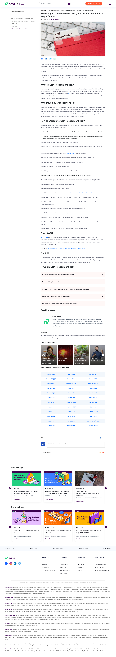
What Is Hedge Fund (24, 605)
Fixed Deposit (100, 635)
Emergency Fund (23, 599)
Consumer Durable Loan (51, 597)
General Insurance (55, 615)
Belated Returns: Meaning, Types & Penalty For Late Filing (66, 249)
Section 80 (71, 398)
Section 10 (14, 631)
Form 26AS (44, 237)
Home (42, 10)
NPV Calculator (93, 591)
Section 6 (93, 407)
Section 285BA (71, 407)
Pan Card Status (16, 649)
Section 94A (93, 393)
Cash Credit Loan (13, 599)
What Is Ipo (16, 603)
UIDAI (12, 643)
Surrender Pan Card (49, 651)
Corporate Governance (48, 570)
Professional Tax (103, 629)
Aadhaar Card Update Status (46, 645)
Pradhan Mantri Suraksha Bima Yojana (26, 615)
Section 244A (51, 416)
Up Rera (76, 611)
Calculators (107, 549)
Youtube (80, 570)
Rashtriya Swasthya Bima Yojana (64, 637)
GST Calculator (74, 589)
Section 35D (51, 384)
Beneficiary (71, 623)
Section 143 (51, 388)
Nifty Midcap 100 (64, 605)
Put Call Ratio (51, 603)
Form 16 (59, 629)
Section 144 (21, 631)
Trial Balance (94, 623)
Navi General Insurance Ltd (103, 570)
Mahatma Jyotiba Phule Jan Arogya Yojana (34, 617)
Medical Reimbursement (54, 617)
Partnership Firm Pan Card (85, 651)
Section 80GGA (93, 412)
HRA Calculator (54, 591)
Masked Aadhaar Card (22, 645)
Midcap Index (34, 605)
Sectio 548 (71, 421)
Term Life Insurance (43, 615)
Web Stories (81, 564)
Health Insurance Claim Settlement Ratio (25, 619)
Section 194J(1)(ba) (93, 421)
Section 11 (7, 631)
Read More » (17, 500)
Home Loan (33, 549)
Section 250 (93, 379)
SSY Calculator (75, 588)
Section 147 (51, 398)
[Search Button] (69, 4)
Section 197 (51, 421)
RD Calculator (52, 589)
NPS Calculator (94, 588)
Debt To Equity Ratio (22, 625)
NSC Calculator (63, 591)
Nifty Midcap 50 (54, 605)
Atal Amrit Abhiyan (95, 617)
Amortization (16, 611)
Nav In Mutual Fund (80, 603)
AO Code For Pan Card (86, 649)
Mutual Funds (83, 549)
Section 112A (51, 374)
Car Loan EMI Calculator (86, 589)
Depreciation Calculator (38, 593)
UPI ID (101, 623)
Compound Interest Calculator (28, 591)
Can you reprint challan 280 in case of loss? (56, 296)
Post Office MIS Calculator (37, 588)
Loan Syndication (87, 597)
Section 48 (51, 402)
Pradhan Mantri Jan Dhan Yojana (33, 637)
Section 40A (93, 398)
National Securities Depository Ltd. (81, 193)
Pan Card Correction (43, 649)
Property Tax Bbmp (73, 609)
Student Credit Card (61, 623)
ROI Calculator (102, 591)
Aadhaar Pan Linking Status (73, 643)
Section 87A (71, 412)
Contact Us (45, 567)
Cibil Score (14, 623)
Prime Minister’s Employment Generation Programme (67, 635)
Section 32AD (71, 379)
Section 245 (93, 374)
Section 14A (93, 402)
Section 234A (70, 153)
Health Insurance (58, 549)
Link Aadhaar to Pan (61, 651)
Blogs (21, 4)
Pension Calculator (24, 589)
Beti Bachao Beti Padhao (89, 635)
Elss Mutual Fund (102, 603)
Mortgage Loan (48, 611)
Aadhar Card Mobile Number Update (54, 643)
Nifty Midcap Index (44, 605)
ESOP (10, 637)
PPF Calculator (34, 589)
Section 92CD (93, 426)
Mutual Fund (63, 573)
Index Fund (59, 603)
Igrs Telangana (31, 609)
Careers (44, 564)
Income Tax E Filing (28, 629)
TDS (69, 94)
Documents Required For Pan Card (70, 649)
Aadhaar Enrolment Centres (90, 645)
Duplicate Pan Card (55, 649)
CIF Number (107, 623)
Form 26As (95, 629)
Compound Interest (10, 625)
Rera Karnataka (68, 611)
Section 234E (71, 416)
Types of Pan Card (72, 651)
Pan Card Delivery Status (15, 651)
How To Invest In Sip (68, 603)
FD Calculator (43, 589)
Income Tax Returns (39, 629)
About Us (44, 561)
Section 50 (71, 374)
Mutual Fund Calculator (11, 589)
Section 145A (51, 426)
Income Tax (52, 10)
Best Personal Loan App (37, 597)
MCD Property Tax (39, 611)
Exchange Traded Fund (11, 605)
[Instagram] (10, 564)
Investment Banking (80, 623)
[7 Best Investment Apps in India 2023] (97, 355)
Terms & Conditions (100, 564)
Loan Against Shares (35, 599)
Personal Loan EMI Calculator (21, 588)
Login (102, 438)
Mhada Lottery (100, 609)
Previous (43, 355)
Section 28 (93, 416)
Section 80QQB (51, 379)
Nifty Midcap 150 (74, 605)
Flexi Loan (27, 597)
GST (21, 629)
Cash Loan (63, 561)
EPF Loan (44, 599)
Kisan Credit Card (33, 625)
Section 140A (93, 388)
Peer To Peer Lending (99, 597)
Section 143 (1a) (71, 384)
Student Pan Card (97, 651)
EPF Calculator (84, 588)
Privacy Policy (99, 561)
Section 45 (51, 407)
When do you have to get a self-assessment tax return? (59, 304)
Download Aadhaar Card (37, 643)
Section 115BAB (93, 384)
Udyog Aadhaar (33, 645)
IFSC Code (21, 623)
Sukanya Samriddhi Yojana (44, 635)
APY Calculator (84, 591)
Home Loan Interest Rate (19, 609)
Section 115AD (71, 402)
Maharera (81, 609)
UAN (19, 635)
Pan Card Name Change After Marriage (33, 651)
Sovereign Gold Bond (40, 603)
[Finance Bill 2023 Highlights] (65, 355)
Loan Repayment (77, 597)
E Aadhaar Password (87, 643)
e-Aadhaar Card (103, 645)
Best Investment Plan (49, 637)
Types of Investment (79, 637)
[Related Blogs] (26, 478)
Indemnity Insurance (42, 619)
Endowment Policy (86, 615)
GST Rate (34, 631)
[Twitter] (19, 564)
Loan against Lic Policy (65, 597)
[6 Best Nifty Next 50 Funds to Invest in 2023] (81, 355)
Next (102, 355)
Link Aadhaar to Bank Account (73, 645)
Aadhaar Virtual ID (10, 645)
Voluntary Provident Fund (93, 637)
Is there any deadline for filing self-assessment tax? (58, 274)
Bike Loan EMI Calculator (101, 589)
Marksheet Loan (52, 599)
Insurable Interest (96, 615)
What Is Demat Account (27, 603)
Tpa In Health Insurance (68, 617)
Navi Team (56, 317)
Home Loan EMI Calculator (53, 588)
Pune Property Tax (59, 611)
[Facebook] (6, 564)
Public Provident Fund (85, 629)
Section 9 (64, 629)
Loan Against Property (26, 611)
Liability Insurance (54, 619)
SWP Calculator (103, 588)
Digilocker (26, 643)
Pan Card (23, 649)
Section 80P (71, 426)
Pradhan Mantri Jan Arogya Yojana (70, 615)
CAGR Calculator (74, 591)
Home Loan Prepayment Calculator (21, 593)
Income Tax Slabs (51, 629)
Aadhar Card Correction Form (102, 643)
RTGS (88, 623)
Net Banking (35, 623)
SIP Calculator (66, 588)
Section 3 (71, 393)
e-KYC (41, 623)
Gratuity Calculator (43, 591)
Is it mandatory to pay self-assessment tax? (56, 282)
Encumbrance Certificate (60, 609)
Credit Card (28, 623)
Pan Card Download (32, 649)
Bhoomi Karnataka (90, 609)
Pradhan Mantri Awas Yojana (44, 609)
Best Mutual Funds (91, 603)
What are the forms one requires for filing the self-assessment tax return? (65, 289)
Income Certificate (73, 629)
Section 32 (28, 631)
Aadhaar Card (19, 643)
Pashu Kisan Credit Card (64, 599)
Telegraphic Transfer (49, 623)
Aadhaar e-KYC (59, 645)
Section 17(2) (51, 393)
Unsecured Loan (18, 597)
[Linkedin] (15, 564)
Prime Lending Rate (77, 599)
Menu (110, 4)
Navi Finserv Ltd (99, 567)
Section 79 (71, 388)
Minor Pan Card (97, 649)
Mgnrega (14, 635)
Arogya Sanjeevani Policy (82, 617)
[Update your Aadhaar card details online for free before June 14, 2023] (49, 355)
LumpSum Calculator (63, 589)
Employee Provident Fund (29, 635)
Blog (46, 10)
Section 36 (51, 412)
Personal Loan (9, 549)
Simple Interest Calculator (12, 591)
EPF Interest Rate (18, 637)
